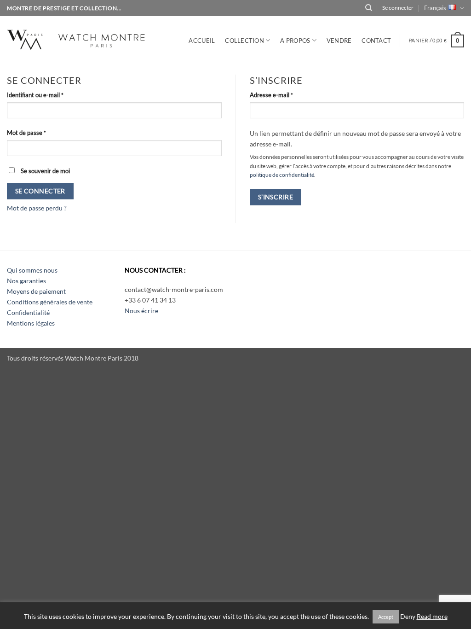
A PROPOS (295, 40)
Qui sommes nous (32, 270)
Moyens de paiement (36, 291)
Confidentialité (28, 312)
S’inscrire (275, 197)
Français (435, 8)
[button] (436, 40)
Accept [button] (385, 617)
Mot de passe (41, 132)
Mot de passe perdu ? (37, 208)
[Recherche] (368, 7)
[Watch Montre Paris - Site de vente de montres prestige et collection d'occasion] (89, 38)
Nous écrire (141, 310)
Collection (244, 40)
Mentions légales (31, 323)
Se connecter (40, 191)
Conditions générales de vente (49, 302)
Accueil (202, 40)
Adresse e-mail (286, 95)
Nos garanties (26, 281)
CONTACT (376, 40)
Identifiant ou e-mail (49, 95)
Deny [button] (407, 616)
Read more (432, 616)
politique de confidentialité (282, 174)
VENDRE (339, 40)
